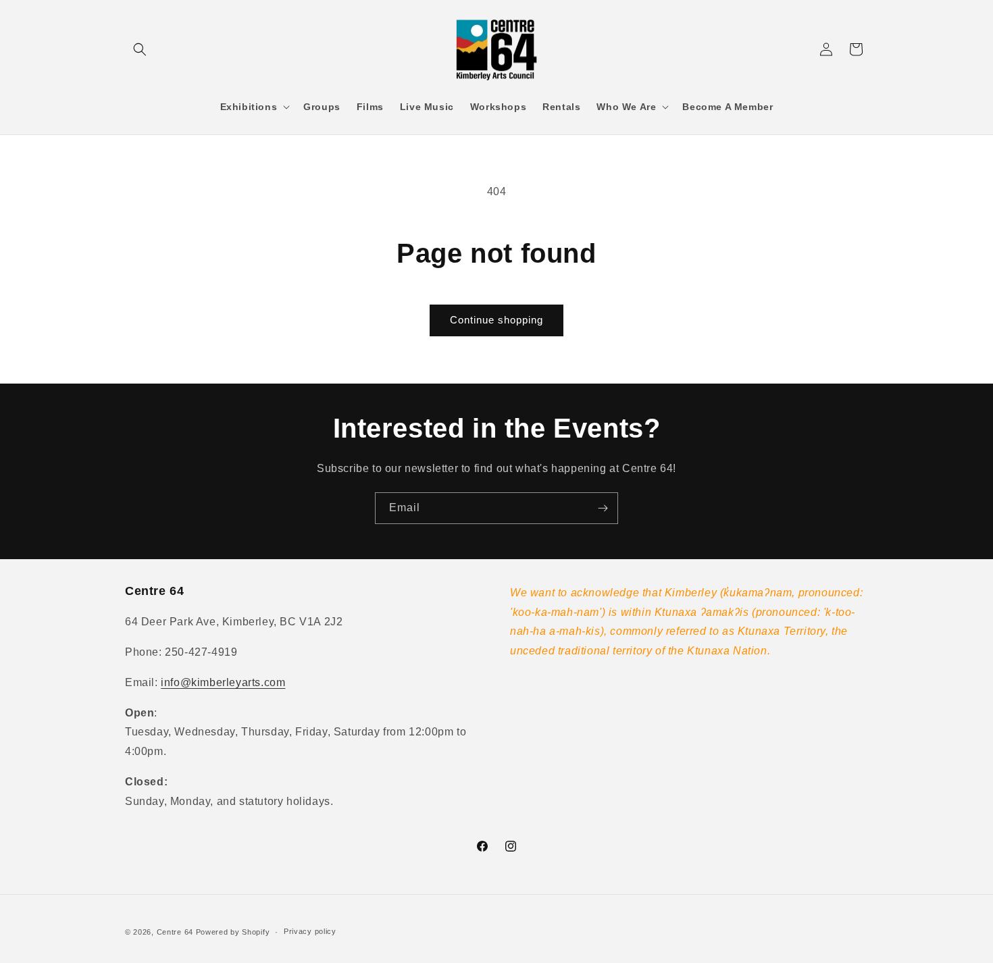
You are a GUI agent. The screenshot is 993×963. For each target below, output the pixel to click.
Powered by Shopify (233, 932)
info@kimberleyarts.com (223, 682)
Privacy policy (310, 931)
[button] (140, 49)
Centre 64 (175, 932)
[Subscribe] (602, 508)
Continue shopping (496, 320)
